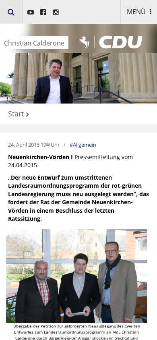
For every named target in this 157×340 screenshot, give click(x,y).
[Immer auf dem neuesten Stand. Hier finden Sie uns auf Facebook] (43, 12)
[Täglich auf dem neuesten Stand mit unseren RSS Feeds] (56, 12)
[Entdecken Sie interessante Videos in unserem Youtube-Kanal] (30, 12)
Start (16, 114)
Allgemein (84, 144)
